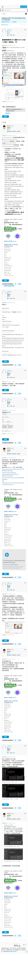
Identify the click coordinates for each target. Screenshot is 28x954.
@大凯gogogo (7, 825)
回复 (5, 116)
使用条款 (10, 951)
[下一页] (26, 25)
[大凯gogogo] (4, 31)
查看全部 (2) (8, 113)
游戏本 (4, 13)
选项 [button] (26, 13)
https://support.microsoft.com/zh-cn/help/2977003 (13, 469)
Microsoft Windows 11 (10, 106)
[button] (25, 30)
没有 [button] (19, 284)
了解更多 (14, 22)
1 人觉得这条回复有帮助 (8, 286)
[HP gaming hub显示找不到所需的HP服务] (8, 25)
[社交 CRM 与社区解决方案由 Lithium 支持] (17, 945)
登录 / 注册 (23, 6)
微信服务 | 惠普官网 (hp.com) (10, 241)
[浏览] (2, 7)
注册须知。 (15, 951)
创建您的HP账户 (6, 22)
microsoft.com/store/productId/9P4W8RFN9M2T (10, 564)
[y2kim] (4, 127)
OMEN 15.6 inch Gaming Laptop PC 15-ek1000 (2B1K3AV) (14, 110)
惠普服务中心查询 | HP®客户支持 (11, 244)
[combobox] (14, 10)
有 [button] (15, 284)
